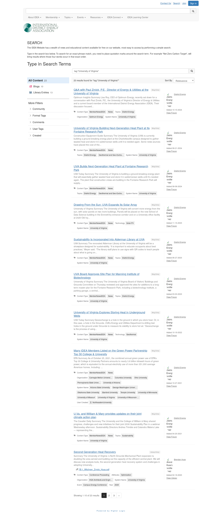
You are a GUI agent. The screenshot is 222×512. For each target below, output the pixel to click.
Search (176, 3)
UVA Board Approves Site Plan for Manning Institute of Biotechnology (106, 275)
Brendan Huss (180, 459)
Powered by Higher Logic (111, 510)
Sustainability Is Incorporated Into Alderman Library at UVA (109, 239)
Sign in (193, 3)
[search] (193, 10)
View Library (171, 478)
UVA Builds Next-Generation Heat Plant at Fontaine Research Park (111, 168)
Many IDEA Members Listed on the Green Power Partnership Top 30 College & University (110, 352)
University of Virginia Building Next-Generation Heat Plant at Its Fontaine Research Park (112, 129)
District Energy (180, 94)
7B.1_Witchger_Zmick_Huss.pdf (94, 469)
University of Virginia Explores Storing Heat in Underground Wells (109, 314)
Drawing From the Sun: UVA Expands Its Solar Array (105, 204)
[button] (34, 17)
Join (184, 3)
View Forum (171, 112)
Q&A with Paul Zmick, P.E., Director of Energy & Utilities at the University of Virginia (111, 91)
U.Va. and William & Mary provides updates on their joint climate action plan (108, 415)
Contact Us (165, 3)
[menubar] (174, 3)
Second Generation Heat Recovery (95, 452)
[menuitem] (166, 3)
